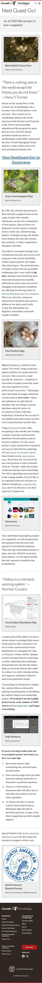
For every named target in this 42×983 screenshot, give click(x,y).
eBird (24, 924)
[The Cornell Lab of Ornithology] (16, 908)
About (4, 919)
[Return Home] (15, 3)
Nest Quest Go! (20, 705)
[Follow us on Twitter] (27, 956)
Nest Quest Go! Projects (17, 452)
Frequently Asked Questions (8, 935)
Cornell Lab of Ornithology (27, 917)
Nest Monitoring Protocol (11, 925)
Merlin (24, 927)
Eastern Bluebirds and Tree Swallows (20, 294)
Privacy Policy (6, 951)
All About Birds (27, 921)
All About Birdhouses (9, 931)
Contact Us (6, 939)
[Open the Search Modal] (36, 3)
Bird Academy (27, 930)
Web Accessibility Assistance (8, 947)
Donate (29, 947)
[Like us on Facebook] (23, 956)
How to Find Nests (8, 928)
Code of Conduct (8, 922)
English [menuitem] (26, 4)
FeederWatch (27, 933)
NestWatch (6, 916)
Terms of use (6, 954)
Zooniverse (14, 365)
